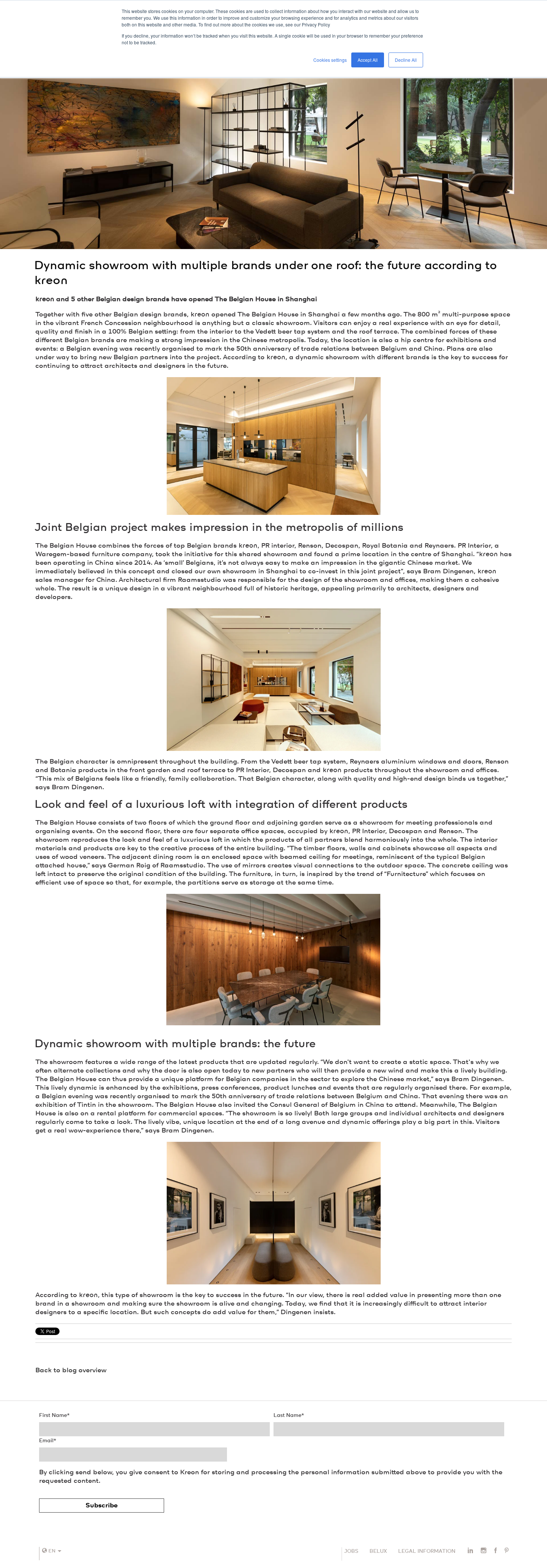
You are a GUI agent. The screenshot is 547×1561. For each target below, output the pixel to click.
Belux (378, 1551)
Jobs (351, 1551)
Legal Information (426, 1551)
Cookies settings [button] (330, 60)
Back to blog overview (70, 1370)
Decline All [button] (406, 60)
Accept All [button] (368, 60)
